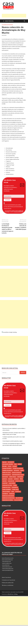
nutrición (5, 481)
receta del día (11, 481)
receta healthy (12, 483)
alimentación (11, 462)
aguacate (4, 462)
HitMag (15, 594)
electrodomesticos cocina (18, 474)
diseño (21, 470)
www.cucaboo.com (6, 563)
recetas (15, 485)
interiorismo (20, 476)
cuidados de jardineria (7, 470)
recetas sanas (15, 489)
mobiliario (16, 478)
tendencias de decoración (8, 495)
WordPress (10, 594)
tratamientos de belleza (8, 500)
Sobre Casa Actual (6, 577)
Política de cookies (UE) (7, 582)
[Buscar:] (14, 372)
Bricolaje (4, 466)
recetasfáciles (15, 487)
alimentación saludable (8, 464)
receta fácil (5, 483)
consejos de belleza (7, 468)
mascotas (10, 478)
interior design (12, 476)
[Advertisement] (15, 15)
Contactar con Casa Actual (8, 580)
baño (15, 464)
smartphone (5, 493)
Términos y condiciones (7, 585)
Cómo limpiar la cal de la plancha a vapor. (12, 441)
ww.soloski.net (5, 565)
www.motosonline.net (7, 559)
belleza (19, 464)
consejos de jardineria (18, 468)
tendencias (11, 493)
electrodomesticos (7, 474)
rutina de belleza (6, 491)
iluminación (5, 476)
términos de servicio (18, 211)
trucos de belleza (18, 500)
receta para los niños (7, 485)
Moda (21, 478)
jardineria (5, 478)
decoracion (16, 470)
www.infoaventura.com (7, 558)
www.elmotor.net (6, 561)
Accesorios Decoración (7, 24)
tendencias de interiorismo (8, 497)
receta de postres (19, 481)
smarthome (17, 491)
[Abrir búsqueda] (24, 21)
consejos (15, 466)
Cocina (9, 466)
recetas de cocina (6, 487)
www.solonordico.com (7, 568)
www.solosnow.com (7, 566)
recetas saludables (7, 489)
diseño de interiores (16, 472)
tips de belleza (19, 497)
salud (12, 491)
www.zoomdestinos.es (7, 570)
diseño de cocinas (7, 472)
